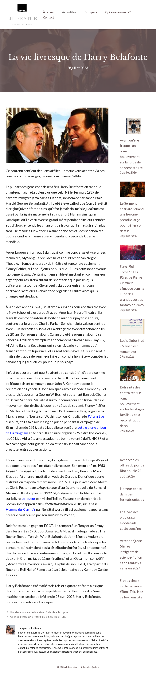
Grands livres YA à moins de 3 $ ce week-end (38, 616)
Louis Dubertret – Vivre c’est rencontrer (132, 346)
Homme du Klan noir (21, 509)
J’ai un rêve (96, 416)
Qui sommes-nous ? (118, 12)
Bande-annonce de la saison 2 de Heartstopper (39, 612)
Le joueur (28, 498)
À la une (48, 12)
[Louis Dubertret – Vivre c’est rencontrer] (132, 332)
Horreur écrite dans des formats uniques (132, 494)
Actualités (69, 12)
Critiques (90, 12)
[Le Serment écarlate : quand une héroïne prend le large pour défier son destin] (132, 194)
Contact (48, 17)
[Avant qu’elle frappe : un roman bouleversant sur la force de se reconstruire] (132, 131)
